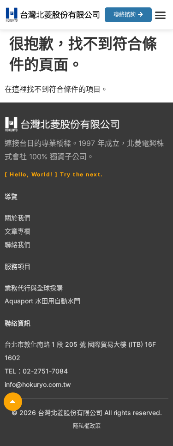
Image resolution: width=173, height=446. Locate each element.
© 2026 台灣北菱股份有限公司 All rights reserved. (87, 412)
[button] (160, 15)
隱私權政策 (87, 425)
